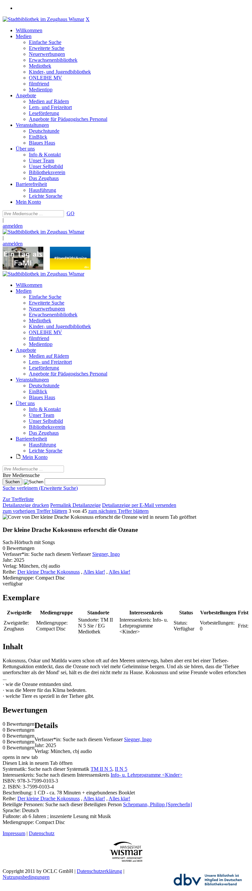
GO (70, 213)
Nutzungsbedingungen (26, 877)
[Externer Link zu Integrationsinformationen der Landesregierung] (70, 268)
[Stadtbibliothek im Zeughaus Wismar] (43, 19)
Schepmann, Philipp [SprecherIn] (157, 804)
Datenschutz (41, 833)
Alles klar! (94, 572)
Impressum (14, 833)
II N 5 (121, 769)
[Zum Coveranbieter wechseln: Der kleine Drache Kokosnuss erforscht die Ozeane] (70, 517)
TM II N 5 (101, 769)
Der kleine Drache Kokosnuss (48, 572)
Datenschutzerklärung (99, 871)
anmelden (13, 226)
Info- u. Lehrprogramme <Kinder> (146, 775)
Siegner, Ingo (106, 554)
